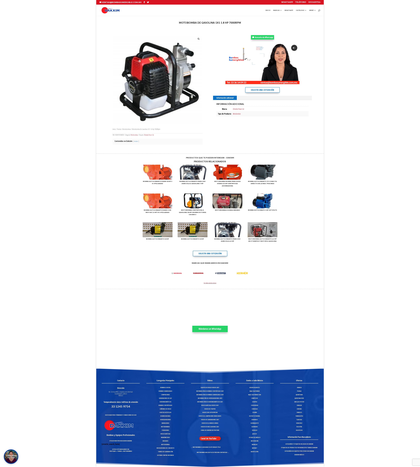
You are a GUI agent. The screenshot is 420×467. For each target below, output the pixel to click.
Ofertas (299, 380)
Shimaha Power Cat (149, 135)
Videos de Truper (209, 409)
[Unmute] (280, 82)
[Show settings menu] (284, 82)
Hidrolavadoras (165, 420)
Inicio (267, 10)
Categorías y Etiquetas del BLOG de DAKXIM (299, 444)
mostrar (136, 141)
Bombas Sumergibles (165, 391)
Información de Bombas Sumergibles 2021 (210, 395)
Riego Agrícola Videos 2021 (210, 405)
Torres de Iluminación (165, 452)
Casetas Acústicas (165, 412)
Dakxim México (299, 455)
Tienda (119, 129)
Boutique (113, 451)
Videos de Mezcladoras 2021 (210, 427)
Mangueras (165, 423)
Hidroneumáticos (165, 402)
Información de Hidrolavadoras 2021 (210, 398)
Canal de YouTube (208, 438)
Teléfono (300, 2)
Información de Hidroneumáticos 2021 (210, 402)
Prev (169, 273)
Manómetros (165, 437)
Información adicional (225, 97)
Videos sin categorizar (210, 412)
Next (251, 273)
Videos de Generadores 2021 (210, 420)
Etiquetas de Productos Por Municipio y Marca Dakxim (299, 448)
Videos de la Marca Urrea (210, 423)
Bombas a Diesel (165, 387)
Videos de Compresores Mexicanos (210, 416)
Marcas (276, 10)
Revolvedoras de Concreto (165, 448)
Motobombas (126, 129)
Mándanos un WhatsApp (210, 328)
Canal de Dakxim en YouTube (210, 430)
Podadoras (165, 430)
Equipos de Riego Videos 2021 (210, 387)
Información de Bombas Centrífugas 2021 (210, 391)
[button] (199, 39)
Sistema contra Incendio (165, 455)
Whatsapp (287, 2)
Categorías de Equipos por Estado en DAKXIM (299, 451)
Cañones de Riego (165, 409)
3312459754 (314, 2)
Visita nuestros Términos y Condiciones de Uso (120, 415)
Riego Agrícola (165, 434)
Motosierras (165, 444)
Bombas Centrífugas (165, 405)
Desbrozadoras (165, 416)
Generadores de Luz (165, 398)
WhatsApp (289, 10)
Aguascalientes (254, 387)
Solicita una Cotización (262, 89)
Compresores (165, 395)
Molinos (165, 441)
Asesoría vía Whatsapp (264, 37)
